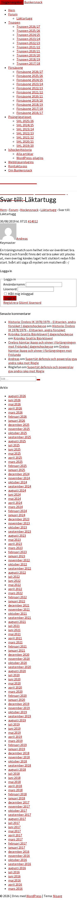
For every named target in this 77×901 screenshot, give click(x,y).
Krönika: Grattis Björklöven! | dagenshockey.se (40, 334)
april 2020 (15, 687)
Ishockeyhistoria (20, 150)
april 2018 (15, 786)
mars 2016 (15, 888)
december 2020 (18, 654)
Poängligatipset (19, 117)
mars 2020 (15, 691)
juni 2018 (14, 778)
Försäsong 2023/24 (29, 84)
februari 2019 (17, 745)
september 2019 (19, 716)
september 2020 (19, 667)
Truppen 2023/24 (28, 39)
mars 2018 (15, 790)
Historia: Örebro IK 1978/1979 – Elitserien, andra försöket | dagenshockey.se (42, 324)
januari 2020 (16, 700)
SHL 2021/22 (25, 137)
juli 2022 (14, 576)
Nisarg (57, 896)
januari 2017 (16, 847)
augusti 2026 (17, 396)
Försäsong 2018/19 (29, 104)
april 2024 (15, 503)
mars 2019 (15, 741)
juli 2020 (14, 675)
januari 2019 (16, 749)
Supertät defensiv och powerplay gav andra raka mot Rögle (40, 369)
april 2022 (15, 589)
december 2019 (18, 704)
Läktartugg (24, 18)
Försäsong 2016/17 (29, 113)
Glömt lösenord (30, 302)
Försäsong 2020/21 (29, 96)
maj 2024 (14, 498)
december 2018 (18, 753)
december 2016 (18, 851)
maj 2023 (14, 540)
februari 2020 (17, 696)
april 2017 (15, 835)
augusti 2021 (17, 622)
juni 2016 (14, 876)
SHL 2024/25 (25, 125)
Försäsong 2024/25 (29, 80)
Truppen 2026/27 (28, 26)
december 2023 (18, 519)
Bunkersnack (33, 2)
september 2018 (19, 765)
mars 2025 (15, 462)
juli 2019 (14, 724)
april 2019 (15, 737)
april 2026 (15, 408)
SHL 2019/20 (25, 145)
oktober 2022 (17, 564)
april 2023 (15, 544)
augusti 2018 (17, 769)
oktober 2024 (17, 482)
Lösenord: (10, 289)
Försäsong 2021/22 (29, 92)
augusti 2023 (17, 535)
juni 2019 (14, 728)
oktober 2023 (17, 527)
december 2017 (18, 802)
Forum (12, 14)
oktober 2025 (17, 433)
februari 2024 (17, 511)
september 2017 (19, 815)
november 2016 (19, 856)
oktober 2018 (17, 761)
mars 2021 (15, 642)
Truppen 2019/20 (28, 55)
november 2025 (19, 429)
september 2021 (19, 618)
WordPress (33, 896)
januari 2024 (16, 515)
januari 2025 (16, 470)
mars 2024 (15, 507)
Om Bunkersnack (20, 170)
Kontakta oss (17, 166)
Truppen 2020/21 (28, 51)
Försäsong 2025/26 (29, 76)
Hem (11, 10)
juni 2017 (14, 827)
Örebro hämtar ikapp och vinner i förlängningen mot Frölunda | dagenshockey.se (42, 344)
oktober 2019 (17, 712)
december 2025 (18, 425)
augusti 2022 (17, 572)
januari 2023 (16, 556)
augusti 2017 (17, 819)
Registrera (10, 302)
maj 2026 (14, 404)
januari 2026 (16, 420)
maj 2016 (14, 880)
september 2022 (19, 568)
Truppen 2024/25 (28, 35)
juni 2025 (14, 449)
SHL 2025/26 (25, 121)
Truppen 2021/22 (28, 47)
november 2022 (19, 560)
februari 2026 (17, 416)
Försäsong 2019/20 (29, 100)
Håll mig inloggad (20, 294)
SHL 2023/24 (25, 129)
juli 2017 (14, 823)
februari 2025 (17, 466)
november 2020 (19, 659)
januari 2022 (16, 601)
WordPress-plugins (29, 158)
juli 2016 (14, 872)
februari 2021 (17, 646)
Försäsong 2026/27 (29, 72)
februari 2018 (17, 794)
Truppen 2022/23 (28, 43)
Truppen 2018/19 (28, 59)
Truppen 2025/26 (28, 31)
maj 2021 (14, 634)
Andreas (14, 359)
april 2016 (15, 884)
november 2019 (19, 708)
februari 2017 (17, 843)
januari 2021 (16, 650)
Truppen (14, 22)
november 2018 (19, 757)
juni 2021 (14, 630)
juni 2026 (14, 400)
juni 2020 (14, 679)
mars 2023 (15, 548)
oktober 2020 (17, 663)
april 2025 (15, 457)
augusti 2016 (17, 868)
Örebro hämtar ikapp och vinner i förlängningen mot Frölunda (40, 350)
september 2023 (19, 531)
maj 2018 (14, 782)
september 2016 (19, 864)
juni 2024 (14, 494)
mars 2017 (15, 839)
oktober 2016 (17, 860)
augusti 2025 (17, 441)
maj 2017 (14, 831)
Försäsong (15, 67)
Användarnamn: (14, 284)
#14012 (33, 221)
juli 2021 (14, 626)
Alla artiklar (24, 154)
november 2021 (19, 609)
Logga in (10, 298)
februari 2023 (17, 552)
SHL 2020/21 (25, 141)
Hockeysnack (29, 210)
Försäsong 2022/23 (29, 88)
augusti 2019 (17, 720)
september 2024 (19, 486)
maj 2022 (14, 585)
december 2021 (18, 605)
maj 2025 (14, 453)
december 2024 (18, 474)
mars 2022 (15, 593)
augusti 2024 (17, 490)
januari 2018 (16, 798)
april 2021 (15, 638)
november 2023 (19, 523)
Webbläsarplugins (21, 162)
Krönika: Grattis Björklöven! (33, 338)
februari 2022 (17, 597)
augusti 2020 (17, 671)
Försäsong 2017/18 (29, 109)
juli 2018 (14, 773)
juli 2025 (14, 445)
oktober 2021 (17, 613)
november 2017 (19, 806)
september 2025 (19, 437)
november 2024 (19, 478)
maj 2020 (14, 683)
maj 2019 (14, 732)
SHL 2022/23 (25, 133)
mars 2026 (15, 412)
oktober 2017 (17, 810)
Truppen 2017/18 (28, 63)
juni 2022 (14, 581)
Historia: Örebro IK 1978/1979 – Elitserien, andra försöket (41, 328)
